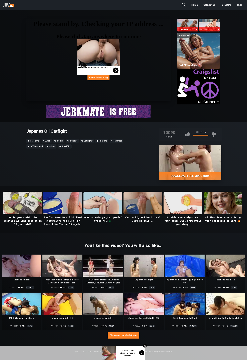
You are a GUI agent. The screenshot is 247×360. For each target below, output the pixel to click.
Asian (47, 141)
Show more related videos (123, 335)
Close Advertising (98, 77)
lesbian (52, 146)
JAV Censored (36, 146)
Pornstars (226, 5)
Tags (239, 5)
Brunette (73, 141)
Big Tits (59, 141)
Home (194, 5)
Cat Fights (34, 141)
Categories (209, 5)
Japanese (117, 141)
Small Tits (65, 146)
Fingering (102, 141)
